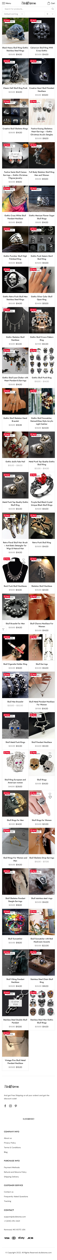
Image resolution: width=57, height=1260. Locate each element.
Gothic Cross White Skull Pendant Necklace (15, 217)
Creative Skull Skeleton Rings (15, 128)
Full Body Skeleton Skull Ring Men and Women (41, 173)
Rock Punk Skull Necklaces (15, 586)
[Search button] (53, 9)
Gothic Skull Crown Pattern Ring (41, 338)
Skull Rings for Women (42, 820)
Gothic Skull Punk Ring (42, 377)
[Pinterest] (15, 1106)
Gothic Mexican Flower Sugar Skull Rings (41, 217)
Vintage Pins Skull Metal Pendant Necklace (15, 1062)
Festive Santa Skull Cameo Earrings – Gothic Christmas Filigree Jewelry (15, 175)
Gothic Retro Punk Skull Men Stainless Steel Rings (15, 298)
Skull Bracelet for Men (15, 623)
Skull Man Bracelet (15, 701)
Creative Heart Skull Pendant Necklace (41, 89)
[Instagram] (10, 1106)
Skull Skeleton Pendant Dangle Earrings (15, 900)
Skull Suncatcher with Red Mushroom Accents (41, 940)
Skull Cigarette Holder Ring (15, 664)
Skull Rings (42, 779)
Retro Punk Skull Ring (41, 542)
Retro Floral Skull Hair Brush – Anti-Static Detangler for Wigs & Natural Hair (15, 545)
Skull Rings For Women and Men (15, 859)
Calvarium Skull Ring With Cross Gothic (41, 49)
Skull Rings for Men (15, 820)
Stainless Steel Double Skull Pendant (15, 1021)
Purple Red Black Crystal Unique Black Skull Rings (41, 503)
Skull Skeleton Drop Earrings (41, 857)
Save (7, 20)
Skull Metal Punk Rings (15, 742)
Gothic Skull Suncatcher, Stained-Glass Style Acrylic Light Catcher (41, 421)
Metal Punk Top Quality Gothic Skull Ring (42, 463)
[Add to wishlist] (24, 23)
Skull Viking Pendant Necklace (15, 981)
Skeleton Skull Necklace (41, 586)
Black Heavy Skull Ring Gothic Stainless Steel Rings (15, 49)
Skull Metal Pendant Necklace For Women (41, 703)
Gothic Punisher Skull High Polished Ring (15, 257)
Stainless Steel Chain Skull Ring (41, 981)
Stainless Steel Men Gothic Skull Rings (41, 1021)
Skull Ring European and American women (15, 781)
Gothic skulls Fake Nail (15, 461)
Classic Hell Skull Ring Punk (15, 88)
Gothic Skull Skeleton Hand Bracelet (15, 420)
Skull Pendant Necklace (42, 742)
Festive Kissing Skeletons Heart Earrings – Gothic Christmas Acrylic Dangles (42, 131)
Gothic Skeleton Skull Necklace (15, 338)
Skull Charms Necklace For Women (41, 625)
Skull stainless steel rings (41, 898)
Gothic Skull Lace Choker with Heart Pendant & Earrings (15, 379)
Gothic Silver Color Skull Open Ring (41, 298)
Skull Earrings (42, 664)
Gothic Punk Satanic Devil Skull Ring (42, 257)
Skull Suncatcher (15, 938)
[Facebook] (5, 1106)
